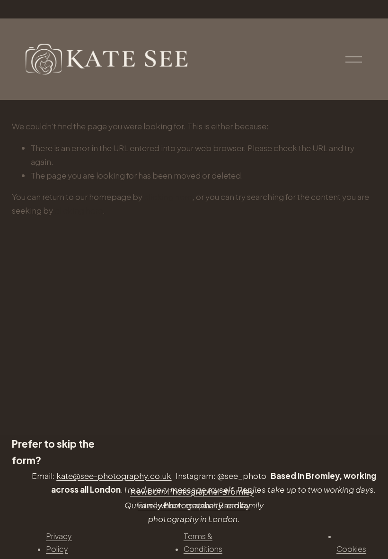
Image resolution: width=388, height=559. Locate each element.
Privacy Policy (59, 542)
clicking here (168, 196)
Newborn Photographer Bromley (192, 491)
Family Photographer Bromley (194, 505)
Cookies (351, 549)
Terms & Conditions (203, 542)
